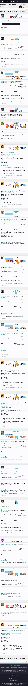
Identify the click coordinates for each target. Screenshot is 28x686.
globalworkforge (5, 509)
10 (16, 11)
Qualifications (4, 60)
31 (20, 11)
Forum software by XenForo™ (14, 675)
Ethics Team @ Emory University (14, 404)
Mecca (16, 14)
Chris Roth (3, 296)
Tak (2, 578)
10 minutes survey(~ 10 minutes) (11, 190)
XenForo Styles (18, 678)
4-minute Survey (8, 369)
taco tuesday (5, 6)
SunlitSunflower (16, 122)
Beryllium (12, 680)
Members (13, 1)
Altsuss (3, 81)
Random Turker (16, 323)
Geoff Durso (4, 441)
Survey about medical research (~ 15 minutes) (14, 402)
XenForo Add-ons (11, 678)
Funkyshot (16, 465)
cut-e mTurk (4, 43)
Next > (23, 11)
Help (16, 680)
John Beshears (4, 219)
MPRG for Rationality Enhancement (15, 154)
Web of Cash (7, 152)
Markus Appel (10, 633)
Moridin (16, 290)
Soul (16, 36)
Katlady (16, 538)
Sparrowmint (16, 211)
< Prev (2, 11)
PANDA (11, 44)
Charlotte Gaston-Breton (12, 191)
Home (2, 1)
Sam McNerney (4, 266)
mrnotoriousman (16, 71)
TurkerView (21, 64)
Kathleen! (16, 145)
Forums (6, 1)
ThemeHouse (21, 677)
